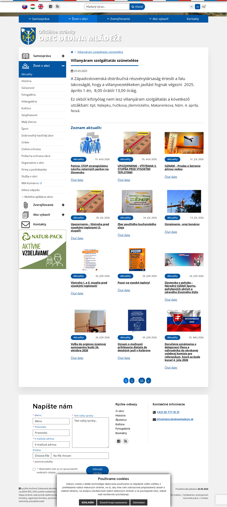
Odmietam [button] (139, 502)
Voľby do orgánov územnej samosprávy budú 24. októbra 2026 (88, 347)
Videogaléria (29, 101)
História (26, 81)
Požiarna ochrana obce (35, 156)
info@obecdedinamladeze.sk (175, 419)
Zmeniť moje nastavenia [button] (113, 502)
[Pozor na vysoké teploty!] (137, 259)
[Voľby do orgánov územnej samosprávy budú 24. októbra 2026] (90, 321)
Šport (24, 129)
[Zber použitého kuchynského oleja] (137, 201)
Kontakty (193, 19)
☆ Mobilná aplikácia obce (37, 197)
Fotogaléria (28, 94)
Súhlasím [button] (88, 502)
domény (23, 498)
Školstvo (121, 420)
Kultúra (26, 108)
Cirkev (25, 142)
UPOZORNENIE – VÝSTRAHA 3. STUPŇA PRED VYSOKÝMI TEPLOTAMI (137, 169)
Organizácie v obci (32, 163)
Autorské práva (190, 498)
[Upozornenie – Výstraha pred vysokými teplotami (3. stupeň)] (90, 201)
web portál (39, 494)
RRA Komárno (30, 183)
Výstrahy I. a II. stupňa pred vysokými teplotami (89, 284)
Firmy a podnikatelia (34, 169)
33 (141, 380)
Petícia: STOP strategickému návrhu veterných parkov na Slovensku (90, 169)
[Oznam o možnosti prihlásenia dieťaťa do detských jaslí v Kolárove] (137, 321)
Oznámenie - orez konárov (182, 224)
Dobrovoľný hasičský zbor (37, 135)
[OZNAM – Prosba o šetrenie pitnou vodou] (184, 143)
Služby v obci (29, 176)
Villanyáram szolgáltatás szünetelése (100, 52)
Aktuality (26, 74)
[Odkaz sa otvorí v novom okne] (50, 6)
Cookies (204, 498)
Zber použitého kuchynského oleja (137, 225)
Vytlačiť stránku (173, 494)
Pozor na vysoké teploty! (134, 282)
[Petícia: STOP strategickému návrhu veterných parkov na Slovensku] (90, 143)
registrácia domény (37, 498)
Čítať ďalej (77, 180)
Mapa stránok (26, 494)
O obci (119, 411)
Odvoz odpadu (30, 190)
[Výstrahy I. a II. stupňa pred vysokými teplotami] (90, 259)
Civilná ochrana (31, 149)
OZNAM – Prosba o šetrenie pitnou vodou (182, 167)
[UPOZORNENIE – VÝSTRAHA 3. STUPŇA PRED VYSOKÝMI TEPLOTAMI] (137, 143)
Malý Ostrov (28, 122)
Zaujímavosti (29, 115)
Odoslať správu (97, 471)
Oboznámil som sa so (57, 470)
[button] (39, 19)
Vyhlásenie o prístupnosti (195, 494)
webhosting (51, 494)
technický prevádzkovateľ (31, 501)
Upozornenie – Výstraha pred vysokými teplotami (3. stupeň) (90, 227)
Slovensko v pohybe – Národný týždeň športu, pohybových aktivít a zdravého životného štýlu (181, 287)
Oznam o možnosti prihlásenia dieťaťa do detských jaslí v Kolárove (134, 347)
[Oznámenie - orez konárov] (184, 201)
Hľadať (138, 6)
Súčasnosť (27, 88)
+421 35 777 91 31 (168, 412)
